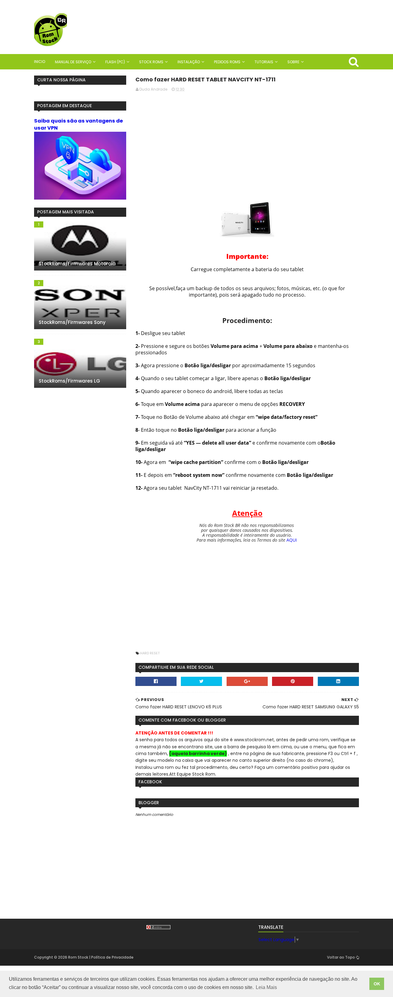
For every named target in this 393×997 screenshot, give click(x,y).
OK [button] (377, 983)
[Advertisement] (247, 140)
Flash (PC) (115, 61)
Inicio (39, 61)
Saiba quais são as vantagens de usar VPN (78, 124)
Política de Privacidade (112, 957)
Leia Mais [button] (266, 987)
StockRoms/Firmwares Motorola (77, 263)
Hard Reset (150, 653)
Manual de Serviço (73, 61)
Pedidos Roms (227, 61)
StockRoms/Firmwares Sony (72, 322)
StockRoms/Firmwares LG (69, 381)
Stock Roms (151, 61)
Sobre (293, 61)
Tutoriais (264, 61)
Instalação (188, 61)
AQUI (291, 540)
